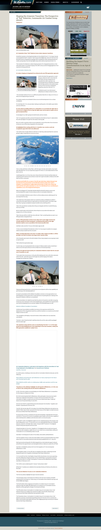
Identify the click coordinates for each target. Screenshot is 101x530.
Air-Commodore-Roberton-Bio (23, 70)
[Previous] (72, 54)
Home (28, 521)
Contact (33, 521)
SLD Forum (53, 521)
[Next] (84, 54)
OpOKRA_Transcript (21, 376)
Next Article (55, 514)
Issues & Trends (55, 2)
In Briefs (46, 2)
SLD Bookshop (75, 2)
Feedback (38, 521)
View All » (87, 12)
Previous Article (21, 514)
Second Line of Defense (43, 374)
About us (65, 2)
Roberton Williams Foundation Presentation (26, 312)
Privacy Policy (45, 521)
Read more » (69, 78)
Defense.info (60, 521)
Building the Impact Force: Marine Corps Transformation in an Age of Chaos (78, 64)
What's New (39, 2)
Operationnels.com (69, 521)
